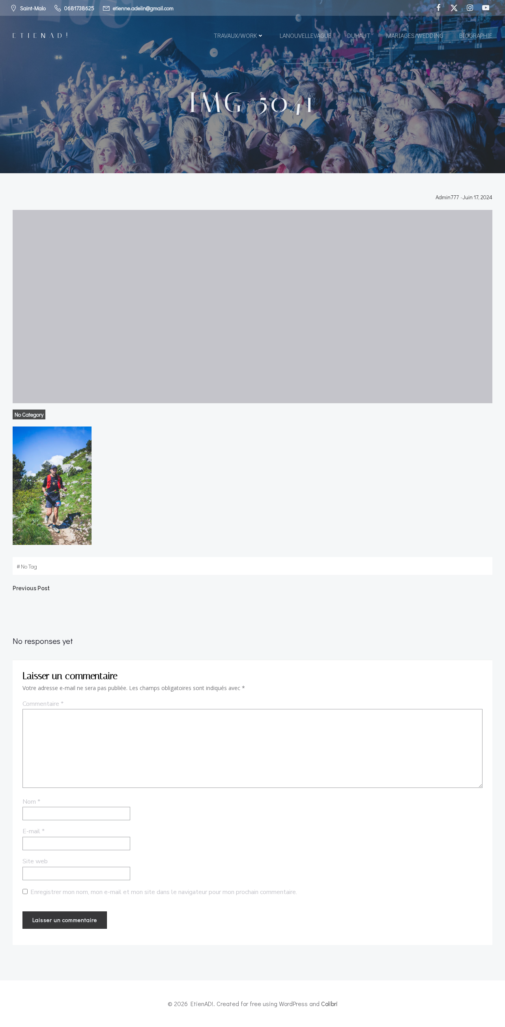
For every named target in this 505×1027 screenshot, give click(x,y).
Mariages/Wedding (414, 35)
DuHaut (358, 35)
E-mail (33, 831)
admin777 (447, 197)
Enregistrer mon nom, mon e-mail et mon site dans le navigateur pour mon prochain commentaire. (163, 892)
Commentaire (43, 704)
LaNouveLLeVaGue (305, 35)
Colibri (329, 1003)
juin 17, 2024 (477, 197)
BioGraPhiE (475, 35)
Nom (31, 801)
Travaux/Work (235, 35)
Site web (35, 861)
